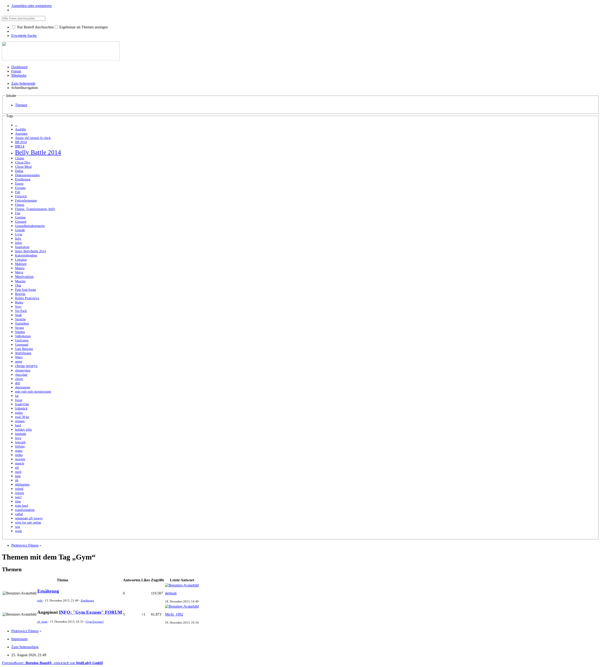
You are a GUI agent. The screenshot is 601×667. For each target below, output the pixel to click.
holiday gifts (23, 429)
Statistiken (22, 323)
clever (19, 379)
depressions (22, 387)
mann (18, 450)
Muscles (20, 281)
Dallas (19, 171)
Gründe (20, 230)
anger (18, 361)
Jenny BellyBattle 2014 (30, 251)
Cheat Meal (23, 167)
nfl (17, 467)
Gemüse (20, 217)
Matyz (19, 272)
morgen (20, 459)
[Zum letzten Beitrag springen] (182, 585)
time (18, 501)
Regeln (20, 294)
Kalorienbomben (26, 255)
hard (18, 425)
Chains (19, 158)
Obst (18, 285)
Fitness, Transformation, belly (35, 209)
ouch (18, 472)
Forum (16, 71)
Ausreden (21, 133)
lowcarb (20, 442)
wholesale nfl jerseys (28, 518)
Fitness (19, 205)
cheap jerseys (26, 366)
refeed (19, 489)
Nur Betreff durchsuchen (35, 27)
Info (18, 238)
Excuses (20, 188)
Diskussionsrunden (27, 175)
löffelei (20, 446)
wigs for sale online (28, 522)
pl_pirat (42, 621)
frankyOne (22, 404)
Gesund (20, 221)
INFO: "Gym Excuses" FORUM (90, 612)
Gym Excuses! (95, 621)
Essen (19, 183)
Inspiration (22, 247)
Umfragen (21, 340)
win (17, 527)
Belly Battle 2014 (38, 152)
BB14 (19, 146)
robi (39, 600)
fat (17, 396)
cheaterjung (22, 370)
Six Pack (21, 311)
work (18, 531)
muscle (19, 463)
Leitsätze (21, 259)
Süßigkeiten (23, 336)
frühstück (21, 408)
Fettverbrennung (26, 200)
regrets (19, 493)
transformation (25, 510)
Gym (18, 234)
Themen (21, 105)
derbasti (171, 593)
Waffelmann (23, 353)
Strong (19, 328)
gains (19, 412)
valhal (19, 514)
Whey (19, 357)
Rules (19, 302)
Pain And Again (25, 289)
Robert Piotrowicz (27, 298)
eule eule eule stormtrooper (33, 391)
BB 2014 (21, 142)
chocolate (21, 374)
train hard (21, 505)
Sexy (18, 306)
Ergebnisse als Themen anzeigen (83, 27)
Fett (17, 192)
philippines (22, 484)
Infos (18, 243)
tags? (18, 497)
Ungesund (21, 344)
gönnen (20, 421)
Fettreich (21, 196)
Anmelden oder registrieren (31, 6)
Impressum (19, 639)
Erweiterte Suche (24, 36)
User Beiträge (24, 349)
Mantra (19, 268)
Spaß (18, 315)
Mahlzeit (21, 264)
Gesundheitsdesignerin (30, 226)
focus (18, 400)
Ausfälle (20, 129)
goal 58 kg (22, 417)
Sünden (20, 332)
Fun (17, 213)
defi (17, 383)
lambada (20, 434)
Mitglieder (19, 75)
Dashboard (19, 67)
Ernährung (23, 179)
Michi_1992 (174, 614)
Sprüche (20, 319)
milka (19, 455)
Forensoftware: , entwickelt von (52, 663)
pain (18, 476)
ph (16, 480)
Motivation (24, 276)
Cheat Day (23, 162)
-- (16, 125)
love (18, 438)
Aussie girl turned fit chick (33, 138)
